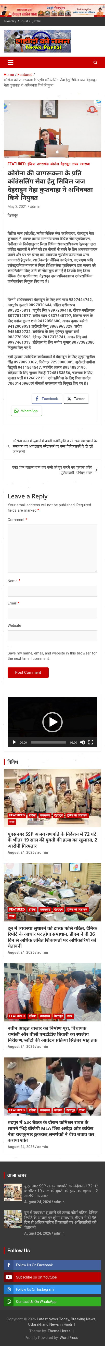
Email (13, 603)
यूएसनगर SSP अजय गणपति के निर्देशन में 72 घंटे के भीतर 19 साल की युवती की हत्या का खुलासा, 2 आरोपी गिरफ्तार (52, 840)
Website (14, 625)
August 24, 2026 (21, 852)
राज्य (75, 164)
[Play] (14, 742)
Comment (17, 519)
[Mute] (82, 742)
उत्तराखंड (43, 164)
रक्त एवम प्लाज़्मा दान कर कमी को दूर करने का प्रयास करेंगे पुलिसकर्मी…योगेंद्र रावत (52, 470)
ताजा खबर (17, 1175)
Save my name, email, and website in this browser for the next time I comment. (52, 656)
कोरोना (54, 164)
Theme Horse (59, 1331)
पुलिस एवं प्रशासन (77, 815)
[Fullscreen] (90, 742)
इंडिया (31, 164)
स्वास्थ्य (85, 164)
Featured (17, 164)
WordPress (69, 1337)
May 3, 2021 (17, 207)
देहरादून (65, 164)
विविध (12, 762)
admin (35, 207)
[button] (52, 722)
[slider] (48, 742)
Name (14, 581)
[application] (52, 722)
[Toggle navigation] (10, 62)
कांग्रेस (58, 1110)
